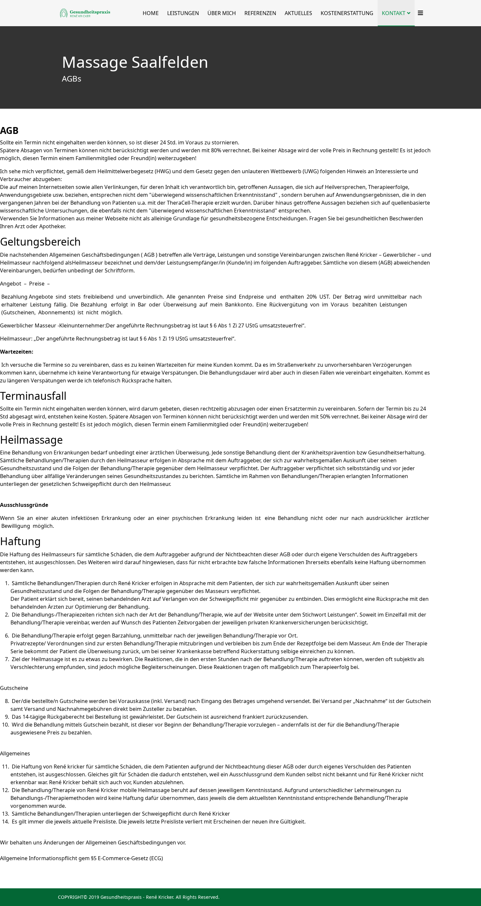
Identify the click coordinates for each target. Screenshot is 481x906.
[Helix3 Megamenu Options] (419, 13)
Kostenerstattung (347, 13)
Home (151, 13)
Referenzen (260, 13)
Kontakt (393, 13)
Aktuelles (298, 13)
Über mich (221, 13)
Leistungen (183, 13)
